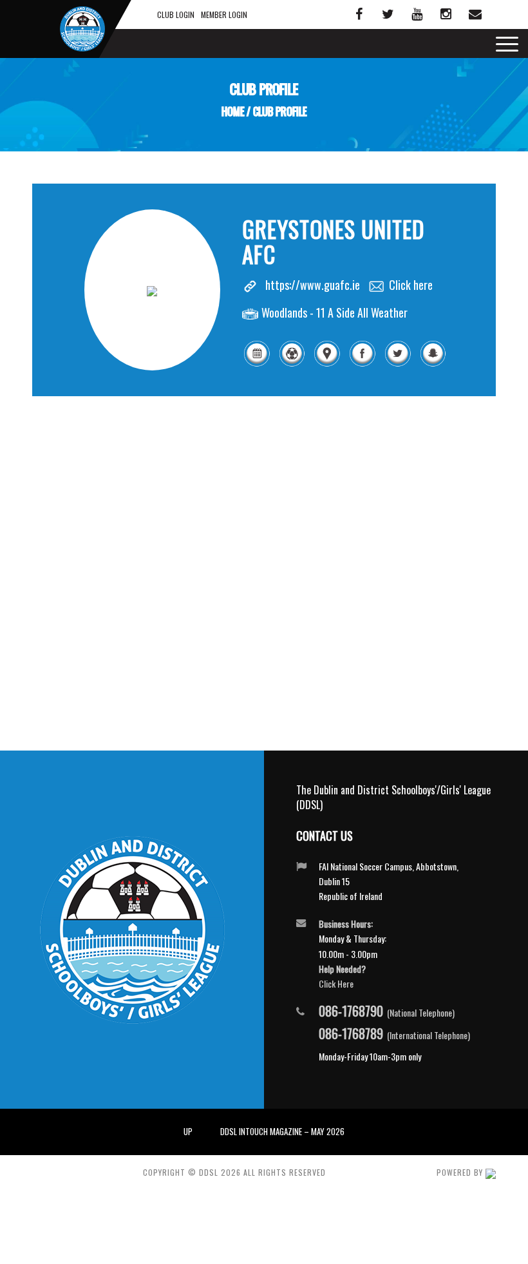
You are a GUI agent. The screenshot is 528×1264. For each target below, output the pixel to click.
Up (188, 1131)
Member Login (224, 14)
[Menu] (503, 43)
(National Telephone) (387, 1012)
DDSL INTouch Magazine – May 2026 (282, 1131)
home (233, 112)
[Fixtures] (256, 363)
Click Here (336, 983)
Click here (411, 284)
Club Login (175, 14)
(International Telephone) (394, 1034)
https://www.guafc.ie (312, 284)
